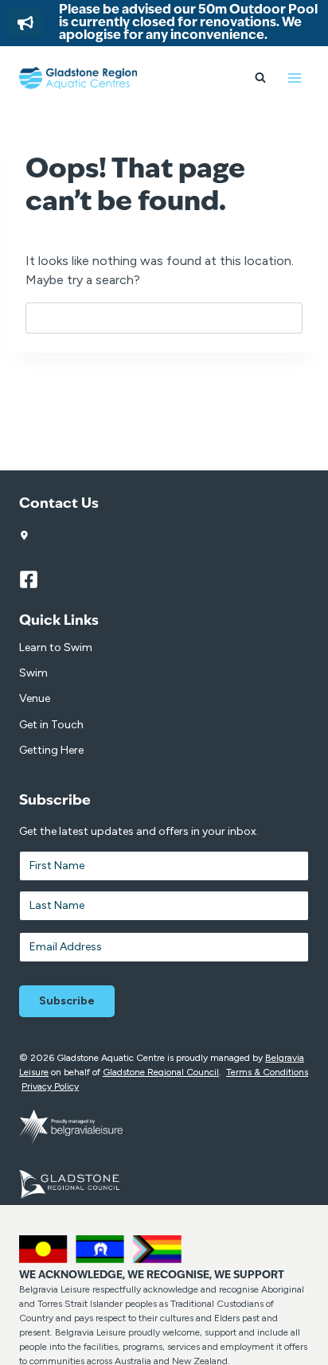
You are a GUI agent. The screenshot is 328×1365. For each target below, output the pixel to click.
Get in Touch (51, 724)
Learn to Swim (55, 647)
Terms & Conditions (267, 1072)
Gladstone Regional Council (161, 1072)
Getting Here (51, 750)
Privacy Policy (50, 1086)
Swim (33, 673)
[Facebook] (36, 579)
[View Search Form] (260, 78)
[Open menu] (294, 77)
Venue (34, 698)
